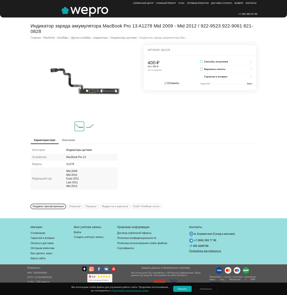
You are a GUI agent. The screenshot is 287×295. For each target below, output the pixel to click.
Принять (182, 289)
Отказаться (206, 289)
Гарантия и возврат (43, 238)
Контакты (251, 3)
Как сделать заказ (41, 253)
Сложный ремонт (166, 3)
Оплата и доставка (42, 243)
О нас (181, 3)
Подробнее (215, 282)
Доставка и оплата (221, 3)
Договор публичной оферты (134, 233)
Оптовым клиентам (198, 3)
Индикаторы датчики (79, 149)
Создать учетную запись (88, 237)
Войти (77, 232)
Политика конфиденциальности (136, 238)
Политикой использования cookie (130, 290)
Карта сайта (38, 258)
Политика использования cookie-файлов (142, 243)
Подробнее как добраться (205, 251)
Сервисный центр (143, 3)
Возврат (239, 3)
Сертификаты (125, 248)
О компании (38, 233)
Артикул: (154, 50)
